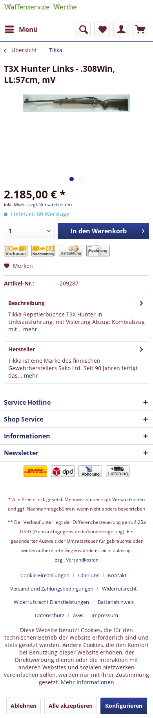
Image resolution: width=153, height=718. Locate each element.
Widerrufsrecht (119, 588)
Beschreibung (26, 303)
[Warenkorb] (140, 29)
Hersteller (21, 349)
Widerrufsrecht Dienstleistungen (51, 601)
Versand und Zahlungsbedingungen (51, 588)
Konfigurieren (123, 705)
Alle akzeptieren (71, 705)
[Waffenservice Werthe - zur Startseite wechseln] (40, 11)
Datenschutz (49, 615)
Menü (28, 29)
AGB (78, 615)
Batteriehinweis (116, 601)
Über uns (88, 575)
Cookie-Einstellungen (44, 575)
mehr (29, 329)
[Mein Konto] (121, 29)
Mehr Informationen (87, 682)
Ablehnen (23, 705)
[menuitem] (21, 29)
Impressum (104, 615)
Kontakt (117, 575)
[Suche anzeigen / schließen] (83, 29)
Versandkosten (128, 499)
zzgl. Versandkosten (50, 204)
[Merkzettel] (102, 29)
